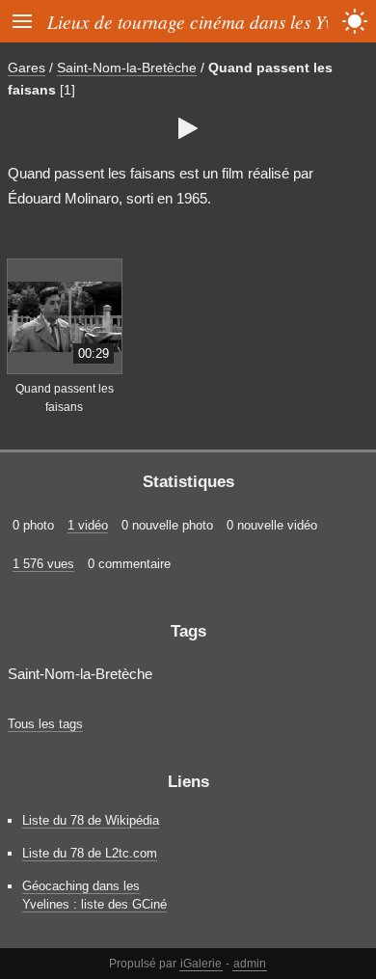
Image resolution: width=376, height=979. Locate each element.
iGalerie (201, 963)
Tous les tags (45, 724)
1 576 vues (43, 564)
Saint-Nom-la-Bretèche (127, 67)
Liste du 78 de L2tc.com (89, 853)
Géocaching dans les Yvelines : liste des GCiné (94, 895)
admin (249, 963)
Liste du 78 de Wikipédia (90, 820)
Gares (26, 67)
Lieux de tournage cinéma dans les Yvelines (211, 21)
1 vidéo (87, 525)
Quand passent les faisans (64, 398)
